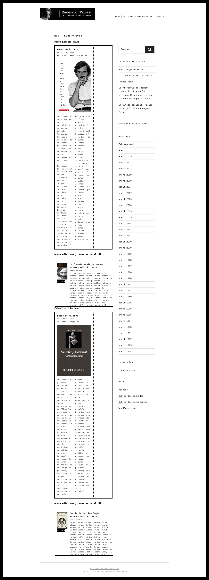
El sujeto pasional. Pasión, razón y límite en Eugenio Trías (136, 109)
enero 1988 (125, 309)
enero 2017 (125, 150)
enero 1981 (125, 333)
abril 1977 (125, 339)
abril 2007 (125, 187)
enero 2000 (125, 248)
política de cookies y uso (104, 569)
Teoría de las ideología (85, 513)
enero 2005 (125, 217)
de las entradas (131, 396)
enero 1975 (125, 345)
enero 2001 (125, 235)
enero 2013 (125, 162)
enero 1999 (125, 254)
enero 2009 (125, 181)
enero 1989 (125, 296)
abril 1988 (125, 302)
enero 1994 (125, 278)
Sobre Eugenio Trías (131, 69)
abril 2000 (125, 242)
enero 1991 (125, 290)
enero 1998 (125, 260)
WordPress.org (127, 408)
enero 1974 (125, 351)
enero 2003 (125, 229)
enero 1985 (125, 315)
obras (117, 16)
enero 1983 (125, 327)
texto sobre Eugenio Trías (137, 16)
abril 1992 (125, 284)
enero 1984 (125, 321)
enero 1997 (125, 266)
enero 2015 (125, 156)
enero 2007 (125, 193)
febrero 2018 (126, 144)
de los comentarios (133, 402)
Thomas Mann (126, 82)
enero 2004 (125, 223)
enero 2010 (125, 175)
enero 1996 (125, 272)
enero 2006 (125, 205)
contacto (159, 16)
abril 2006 (125, 199)
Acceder (123, 390)
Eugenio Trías (127, 370)
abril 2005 (125, 211)
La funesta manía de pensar (87, 264)
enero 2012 (125, 168)
